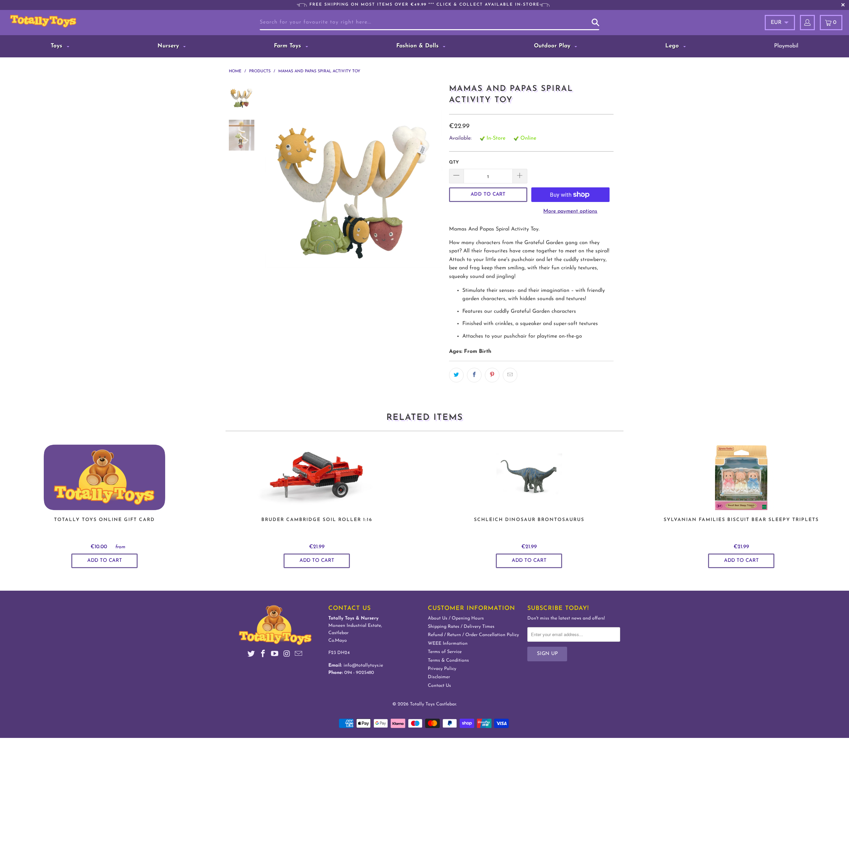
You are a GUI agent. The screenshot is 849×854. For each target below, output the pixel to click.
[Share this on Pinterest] (492, 375)
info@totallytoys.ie (363, 665)
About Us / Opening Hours (456, 618)
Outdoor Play (553, 46)
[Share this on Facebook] (474, 375)
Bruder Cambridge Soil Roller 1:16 (316, 477)
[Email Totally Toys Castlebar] (299, 655)
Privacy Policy (442, 668)
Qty (454, 162)
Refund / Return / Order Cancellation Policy (473, 634)
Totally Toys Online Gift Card (104, 477)
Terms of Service (445, 651)
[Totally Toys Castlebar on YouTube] (275, 655)
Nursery (169, 46)
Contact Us (439, 685)
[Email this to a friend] (510, 375)
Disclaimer (439, 677)
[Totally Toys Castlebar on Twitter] (251, 655)
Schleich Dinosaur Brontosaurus (528, 477)
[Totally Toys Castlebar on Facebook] (263, 655)
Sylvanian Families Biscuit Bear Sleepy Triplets (741, 477)
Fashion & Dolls (418, 46)
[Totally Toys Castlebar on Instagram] (287, 655)
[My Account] (807, 22)
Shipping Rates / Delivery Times (461, 626)
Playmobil (786, 46)
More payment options (570, 211)
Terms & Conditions (448, 660)
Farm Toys (288, 46)
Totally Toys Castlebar (433, 704)
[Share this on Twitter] (456, 375)
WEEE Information (448, 643)
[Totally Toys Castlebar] (74, 21)
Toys (57, 46)
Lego (673, 46)
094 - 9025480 (359, 672)
